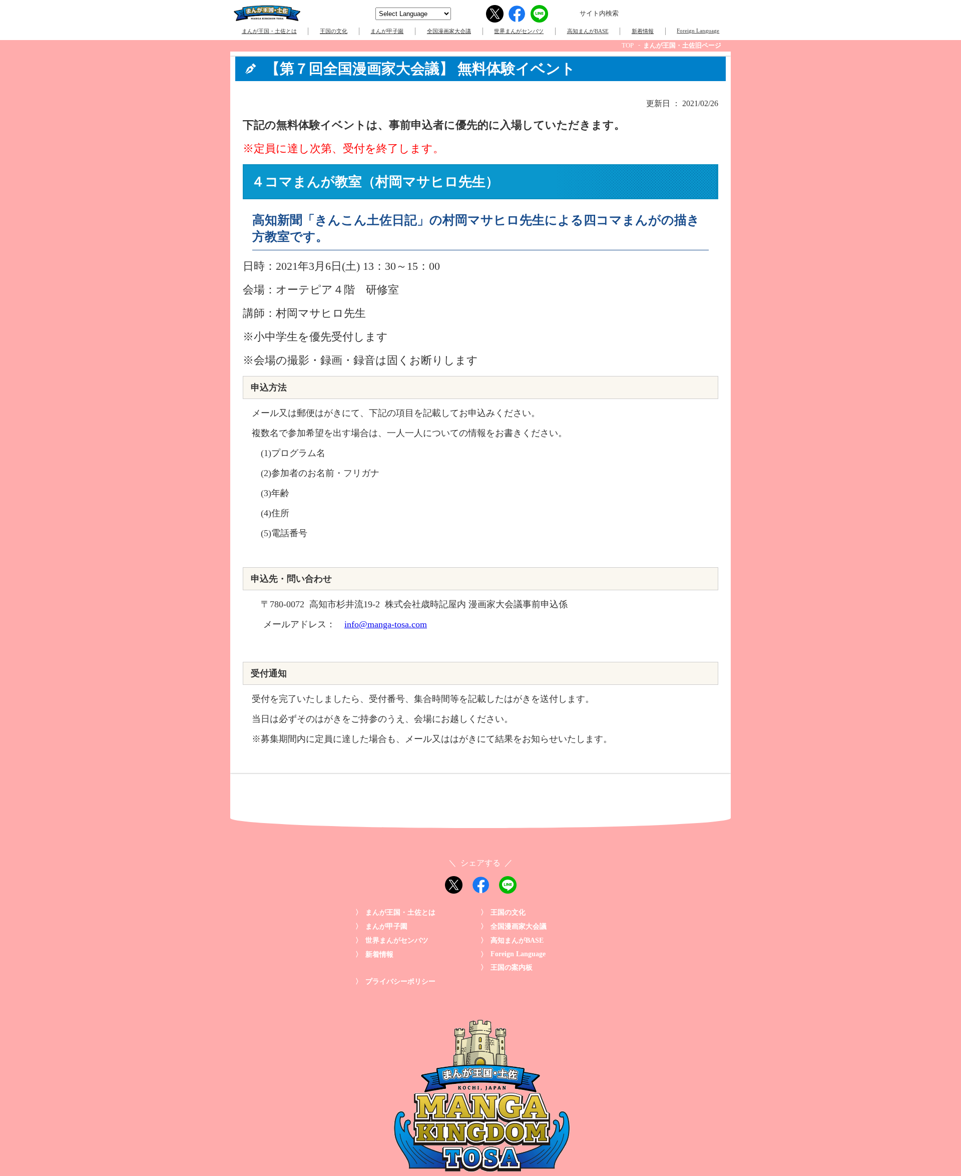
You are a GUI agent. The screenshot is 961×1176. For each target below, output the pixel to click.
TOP (628, 45)
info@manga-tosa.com (385, 624)
